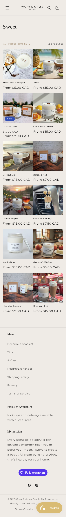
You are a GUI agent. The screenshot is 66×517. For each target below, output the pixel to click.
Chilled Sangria (10, 218)
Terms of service (24, 509)
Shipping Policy (18, 377)
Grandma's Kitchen (42, 262)
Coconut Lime (9, 175)
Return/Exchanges (20, 368)
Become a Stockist (20, 344)
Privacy (12, 385)
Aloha (36, 82)
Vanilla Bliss (9, 262)
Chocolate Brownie (12, 306)
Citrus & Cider (10, 126)
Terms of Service (18, 393)
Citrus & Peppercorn (43, 126)
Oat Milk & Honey (42, 218)
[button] (7, 8)
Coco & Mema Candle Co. (30, 499)
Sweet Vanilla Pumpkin (14, 82)
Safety (11, 360)
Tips (10, 352)
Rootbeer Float (40, 306)
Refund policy (29, 503)
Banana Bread (40, 175)
